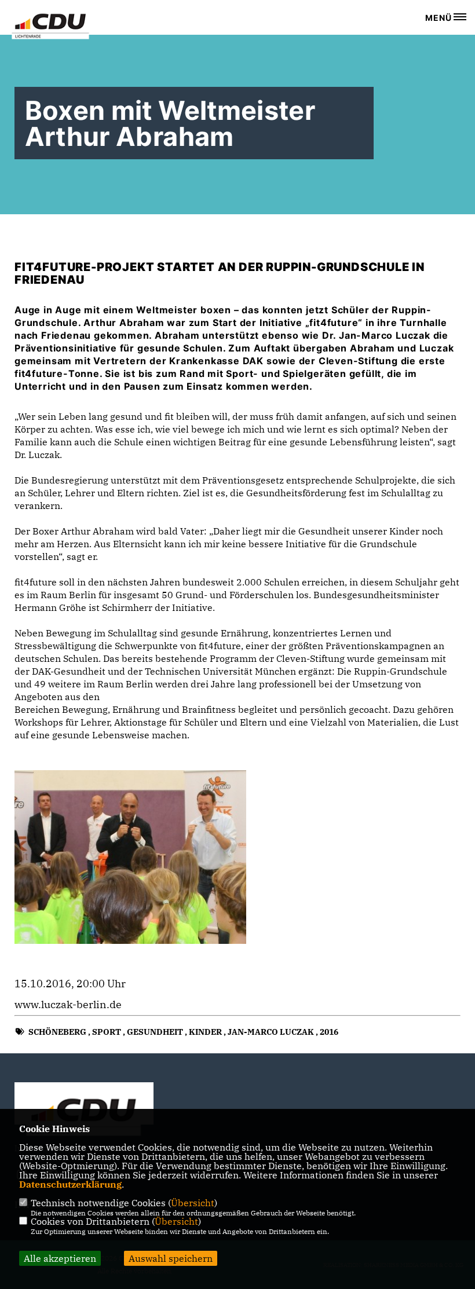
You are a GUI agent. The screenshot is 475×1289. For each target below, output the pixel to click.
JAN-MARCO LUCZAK (271, 1032)
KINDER (205, 1032)
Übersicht (192, 1203)
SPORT (106, 1032)
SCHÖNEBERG (57, 1032)
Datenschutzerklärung (70, 1184)
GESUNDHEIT (155, 1032)
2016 (329, 1032)
